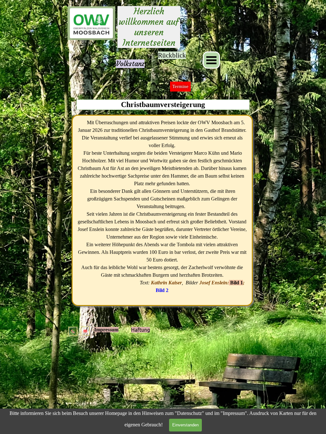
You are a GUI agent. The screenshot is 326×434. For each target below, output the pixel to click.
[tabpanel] (130, 64)
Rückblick (172, 55)
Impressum (106, 329)
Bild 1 (236, 282)
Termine (180, 86)
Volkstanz (130, 63)
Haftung (140, 330)
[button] (73, 328)
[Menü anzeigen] (211, 60)
